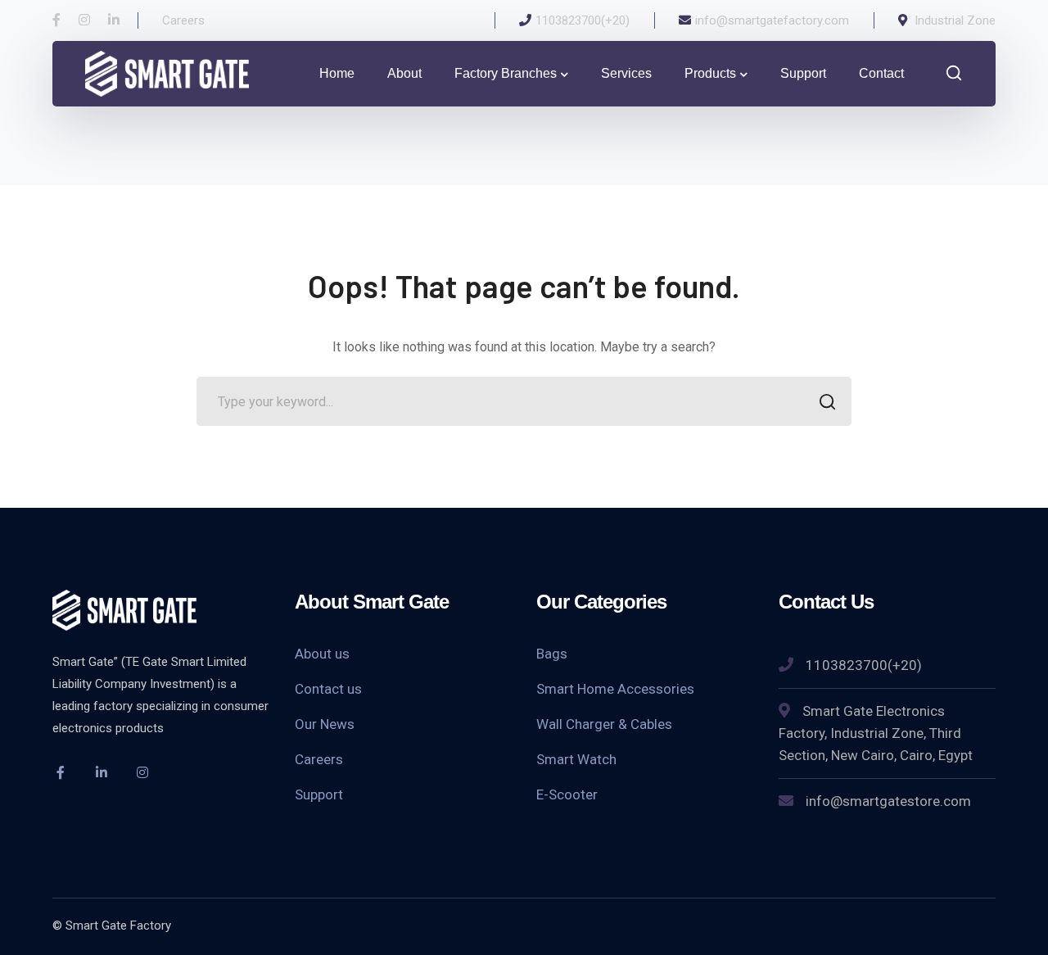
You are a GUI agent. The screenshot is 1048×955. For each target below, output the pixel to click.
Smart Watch (576, 759)
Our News (325, 724)
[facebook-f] (60, 772)
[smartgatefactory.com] (167, 72)
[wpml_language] (183, 772)
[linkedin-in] (101, 772)
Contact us (328, 689)
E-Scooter (567, 794)
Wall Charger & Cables (604, 724)
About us (322, 653)
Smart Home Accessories (615, 689)
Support (319, 794)
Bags (551, 653)
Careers (319, 759)
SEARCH (827, 401)
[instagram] (142, 772)
